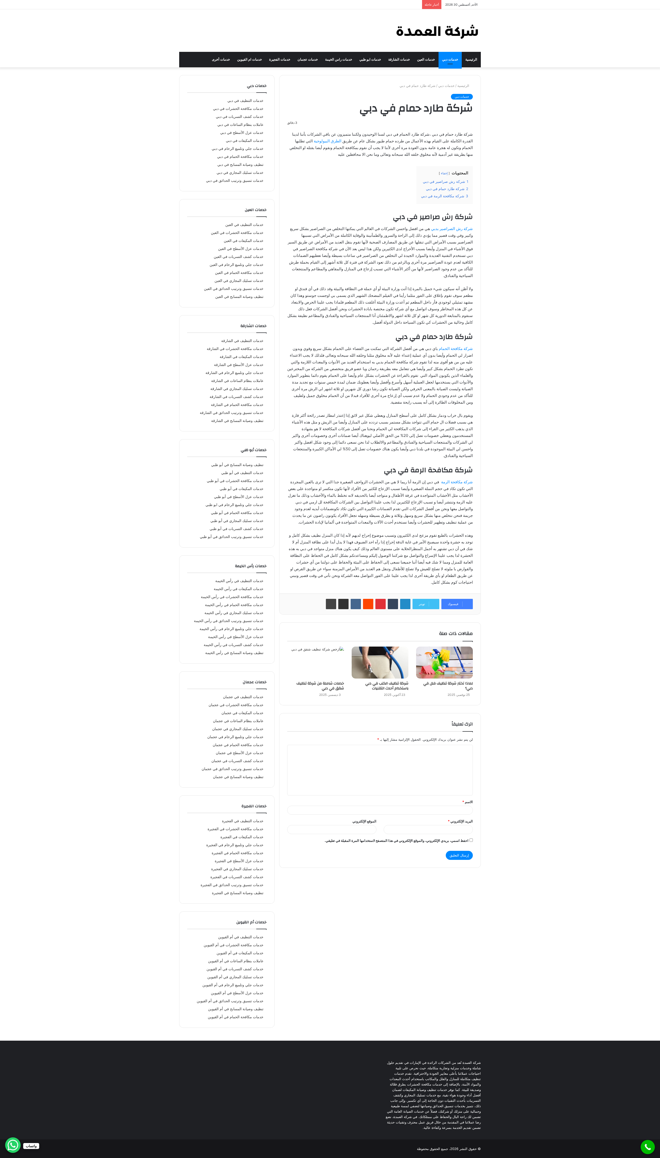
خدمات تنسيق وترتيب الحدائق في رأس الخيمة (228, 621)
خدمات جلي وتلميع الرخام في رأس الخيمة (231, 629)
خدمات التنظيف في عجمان (243, 697)
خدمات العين (426, 59)
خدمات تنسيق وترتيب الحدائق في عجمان (232, 769)
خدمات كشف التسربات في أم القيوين (235, 969)
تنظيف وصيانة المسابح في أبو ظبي (237, 465)
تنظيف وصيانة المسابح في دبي (240, 164)
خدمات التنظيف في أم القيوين (240, 937)
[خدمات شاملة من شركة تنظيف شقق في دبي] (315, 663)
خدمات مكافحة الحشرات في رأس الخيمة (232, 597)
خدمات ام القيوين (249, 59)
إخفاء (444, 173)
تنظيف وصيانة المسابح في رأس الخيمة (234, 653)
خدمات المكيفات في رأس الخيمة (238, 589)
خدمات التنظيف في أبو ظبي (242, 473)
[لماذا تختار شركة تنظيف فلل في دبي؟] (444, 663)
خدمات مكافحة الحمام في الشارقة (237, 405)
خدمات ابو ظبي (370, 59)
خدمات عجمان (308, 59)
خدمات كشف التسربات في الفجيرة (236, 877)
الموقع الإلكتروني (364, 821)
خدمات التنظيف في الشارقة (242, 341)
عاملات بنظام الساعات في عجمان (238, 721)
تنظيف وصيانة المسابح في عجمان (238, 777)
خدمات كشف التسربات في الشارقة (236, 397)
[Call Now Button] (648, 1147)
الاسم (467, 802)
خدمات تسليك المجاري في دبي (240, 172)
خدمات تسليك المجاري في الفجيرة (237, 869)
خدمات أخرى (221, 59)
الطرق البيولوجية (327, 140)
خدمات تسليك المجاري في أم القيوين (235, 977)
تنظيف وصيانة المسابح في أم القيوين (235, 1009)
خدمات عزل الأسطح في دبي (241, 133)
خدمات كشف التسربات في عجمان (237, 761)
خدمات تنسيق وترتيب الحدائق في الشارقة (231, 413)
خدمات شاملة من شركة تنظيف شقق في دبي (320, 686)
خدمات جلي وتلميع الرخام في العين (236, 265)
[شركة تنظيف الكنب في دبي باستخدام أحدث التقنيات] (380, 663)
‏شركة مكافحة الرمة (457, 481)
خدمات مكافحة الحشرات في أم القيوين (233, 945)
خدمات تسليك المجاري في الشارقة (236, 389)
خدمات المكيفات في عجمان (242, 713)
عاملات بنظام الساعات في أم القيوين (235, 961)
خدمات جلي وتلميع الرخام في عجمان (235, 737)
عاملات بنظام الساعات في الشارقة (237, 381)
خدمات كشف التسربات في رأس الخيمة (233, 645)
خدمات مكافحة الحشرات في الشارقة (235, 349)
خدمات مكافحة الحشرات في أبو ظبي (235, 481)
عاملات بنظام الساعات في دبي (240, 125)
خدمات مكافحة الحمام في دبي (240, 156)
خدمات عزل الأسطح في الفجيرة (239, 861)
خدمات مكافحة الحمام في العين (239, 273)
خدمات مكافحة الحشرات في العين (237, 233)
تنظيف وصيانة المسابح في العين (239, 297)
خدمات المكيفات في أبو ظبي (241, 489)
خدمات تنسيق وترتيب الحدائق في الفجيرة (232, 885)
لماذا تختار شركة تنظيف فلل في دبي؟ (448, 686)
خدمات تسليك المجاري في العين (238, 281)
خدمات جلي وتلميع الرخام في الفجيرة (234, 845)
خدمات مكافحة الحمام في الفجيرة (237, 853)
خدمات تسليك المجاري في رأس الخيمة (233, 613)
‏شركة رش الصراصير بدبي (452, 228)
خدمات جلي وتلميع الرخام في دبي (237, 148)
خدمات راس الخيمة (338, 59)
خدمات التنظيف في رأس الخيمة (239, 581)
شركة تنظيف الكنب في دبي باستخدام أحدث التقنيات (386, 686)
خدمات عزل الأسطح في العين (240, 249)
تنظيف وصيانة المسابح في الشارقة (237, 421)
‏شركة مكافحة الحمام (456, 348)
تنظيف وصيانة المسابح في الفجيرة (237, 893)
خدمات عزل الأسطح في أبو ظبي (238, 497)
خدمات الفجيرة (279, 59)
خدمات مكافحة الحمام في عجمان (238, 745)
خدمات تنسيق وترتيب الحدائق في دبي (234, 180)
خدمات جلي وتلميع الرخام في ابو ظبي (234, 505)
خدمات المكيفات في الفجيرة (241, 837)
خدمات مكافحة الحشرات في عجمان (236, 705)
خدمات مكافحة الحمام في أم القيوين (235, 1017)
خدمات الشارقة (399, 59)
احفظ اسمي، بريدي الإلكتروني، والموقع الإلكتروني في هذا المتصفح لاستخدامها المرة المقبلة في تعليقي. (396, 840)
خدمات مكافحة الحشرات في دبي (238, 109)
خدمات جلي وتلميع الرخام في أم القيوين (232, 985)
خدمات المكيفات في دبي (244, 140)
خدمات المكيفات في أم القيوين (240, 953)
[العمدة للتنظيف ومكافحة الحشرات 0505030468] (437, 31)
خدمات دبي (450, 59)
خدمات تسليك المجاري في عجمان (237, 729)
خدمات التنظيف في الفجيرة (242, 821)
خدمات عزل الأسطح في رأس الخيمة (235, 637)
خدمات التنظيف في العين (244, 225)
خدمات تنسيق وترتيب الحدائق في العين (233, 289)
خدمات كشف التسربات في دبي (239, 117)
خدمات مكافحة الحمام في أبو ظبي (237, 513)
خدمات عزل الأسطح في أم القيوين (237, 993)
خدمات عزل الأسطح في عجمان (239, 753)
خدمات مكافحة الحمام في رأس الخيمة (234, 605)
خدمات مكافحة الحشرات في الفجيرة (235, 829)
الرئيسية (471, 59)
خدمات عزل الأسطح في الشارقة (238, 365)
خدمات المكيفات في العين (243, 241)
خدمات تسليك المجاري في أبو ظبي (236, 521)
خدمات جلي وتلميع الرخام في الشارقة (234, 373)
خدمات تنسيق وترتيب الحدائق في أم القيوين (230, 1001)
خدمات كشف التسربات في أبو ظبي (236, 529)
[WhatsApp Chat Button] (13, 1145)
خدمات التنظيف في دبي (245, 101)
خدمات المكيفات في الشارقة (241, 357)
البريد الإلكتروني (460, 821)
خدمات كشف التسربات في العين (238, 257)
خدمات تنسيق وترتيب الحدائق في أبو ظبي (231, 537)
